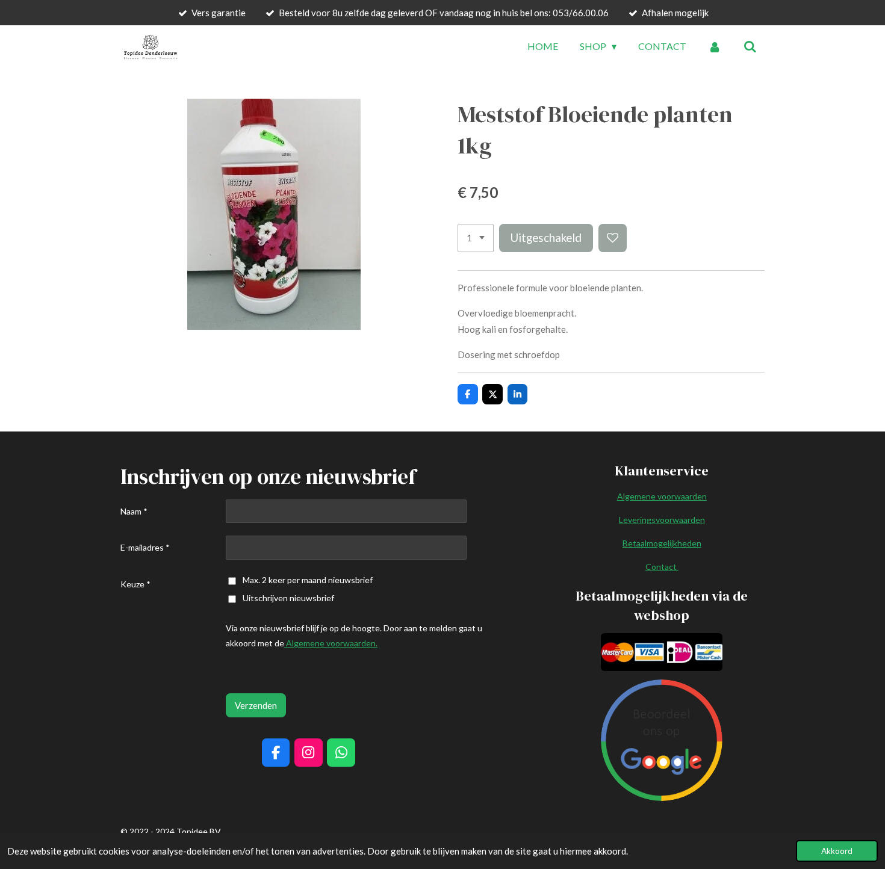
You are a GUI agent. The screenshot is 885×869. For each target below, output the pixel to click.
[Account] (714, 46)
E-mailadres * (145, 547)
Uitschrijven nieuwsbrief (288, 598)
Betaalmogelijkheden (662, 543)
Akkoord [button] (836, 851)
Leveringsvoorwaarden (662, 520)
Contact (661, 566)
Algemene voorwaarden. (330, 643)
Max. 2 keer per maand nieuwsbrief (308, 580)
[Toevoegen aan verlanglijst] (612, 238)
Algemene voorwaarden (662, 496)
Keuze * (135, 584)
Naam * (134, 511)
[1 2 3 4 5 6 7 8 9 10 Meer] (476, 238)
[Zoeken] (750, 46)
